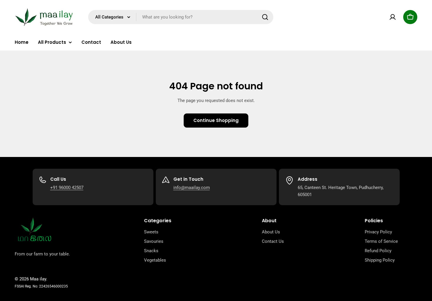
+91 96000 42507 (66, 187)
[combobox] (180, 17)
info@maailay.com (191, 187)
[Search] (265, 17)
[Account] (392, 17)
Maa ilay (38, 279)
